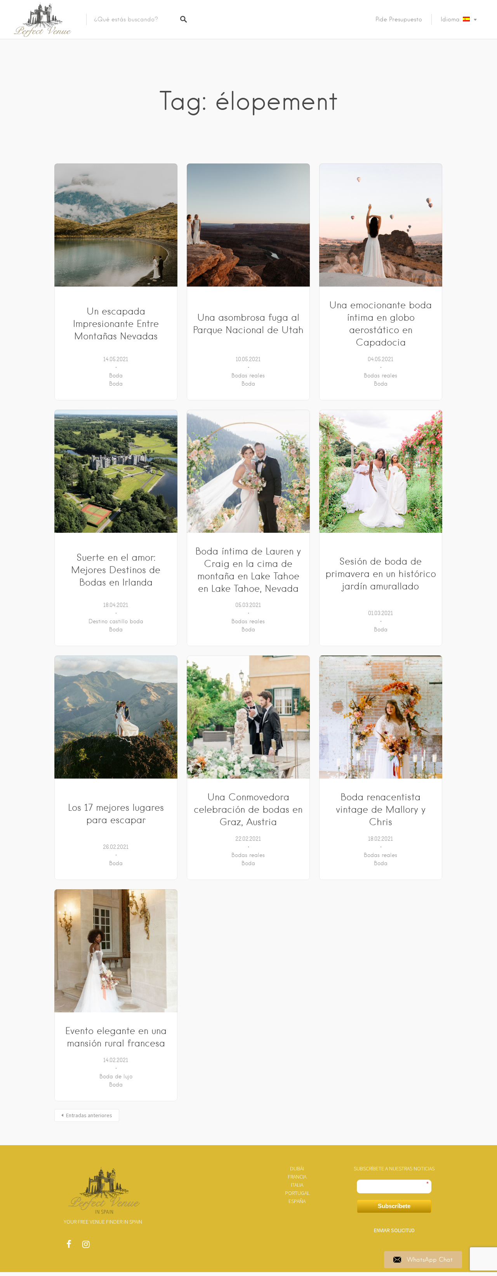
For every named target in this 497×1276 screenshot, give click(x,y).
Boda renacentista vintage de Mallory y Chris (381, 809)
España (297, 1201)
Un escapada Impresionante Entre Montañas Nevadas (116, 324)
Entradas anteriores (89, 1115)
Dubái (297, 1168)
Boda (116, 375)
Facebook (68, 1246)
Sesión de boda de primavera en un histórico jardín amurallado (380, 574)
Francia (297, 1176)
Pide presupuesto (398, 19)
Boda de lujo (115, 1076)
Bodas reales (248, 375)
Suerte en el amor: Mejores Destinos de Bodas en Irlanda (115, 570)
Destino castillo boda (116, 621)
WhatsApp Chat (430, 1259)
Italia (297, 1184)
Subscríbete (394, 1206)
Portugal (297, 1192)
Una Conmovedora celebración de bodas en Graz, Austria (248, 809)
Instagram (86, 1246)
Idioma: (452, 19)
